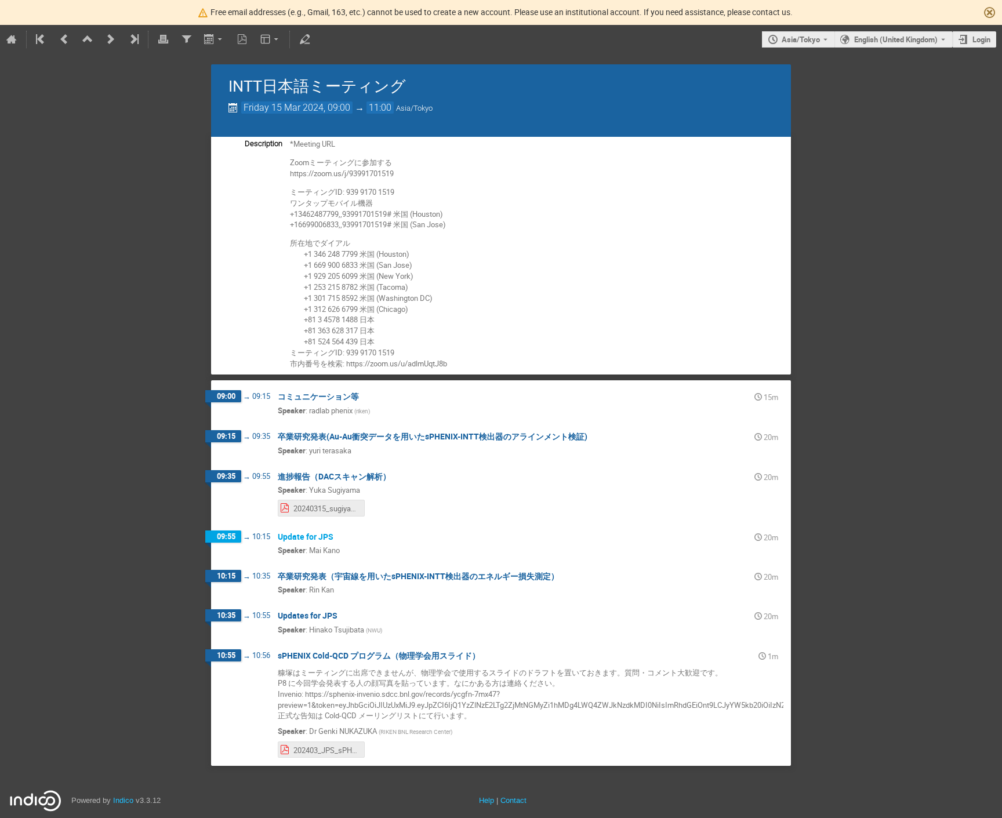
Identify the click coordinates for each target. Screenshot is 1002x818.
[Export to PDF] (242, 39)
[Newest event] (133, 39)
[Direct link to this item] (367, 397)
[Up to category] (87, 39)
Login (981, 39)
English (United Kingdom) (896, 39)
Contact (513, 800)
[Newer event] (110, 39)
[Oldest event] (41, 39)
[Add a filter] (186, 39)
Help (486, 800)
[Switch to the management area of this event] (304, 39)
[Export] (214, 39)
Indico (123, 800)
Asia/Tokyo (801, 39)
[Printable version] (163, 39)
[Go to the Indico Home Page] (11, 39)
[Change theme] (270, 39)
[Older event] (64, 39)
